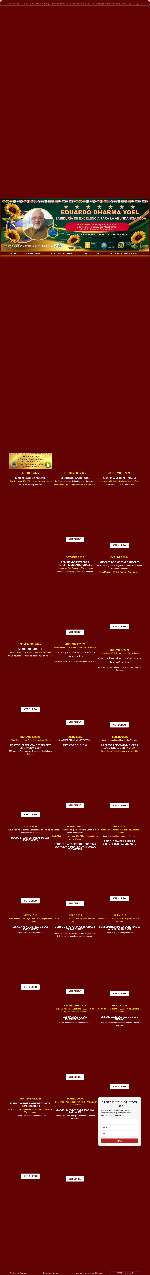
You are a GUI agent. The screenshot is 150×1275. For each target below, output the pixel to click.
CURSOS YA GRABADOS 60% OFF (124, 253)
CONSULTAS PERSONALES (63, 253)
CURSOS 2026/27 (34, 253)
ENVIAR (119, 1141)
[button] (75, 632)
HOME (14, 253)
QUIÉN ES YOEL (92, 253)
